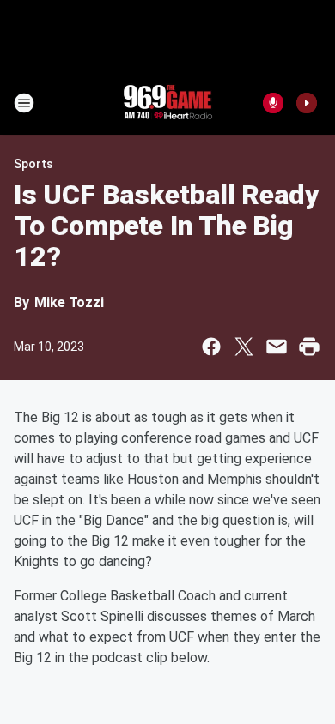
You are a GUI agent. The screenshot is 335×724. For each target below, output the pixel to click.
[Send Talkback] (273, 103)
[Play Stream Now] (306, 103)
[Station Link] (167, 102)
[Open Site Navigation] (24, 103)
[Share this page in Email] (277, 347)
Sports (33, 164)
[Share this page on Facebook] (211, 347)
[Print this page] (309, 347)
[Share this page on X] (244, 347)
